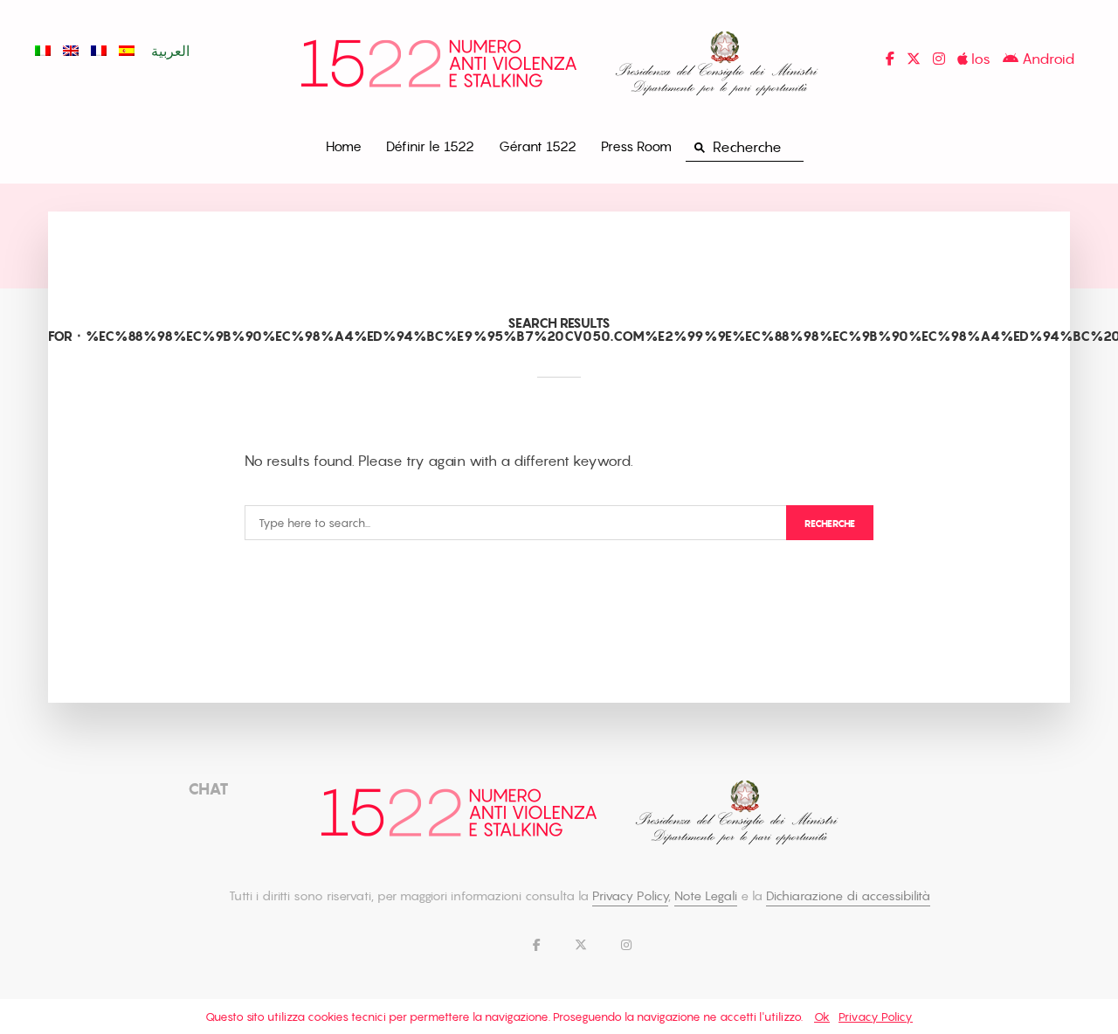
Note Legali (705, 895)
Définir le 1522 (430, 146)
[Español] (127, 50)
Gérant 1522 (537, 146)
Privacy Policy (630, 895)
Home (344, 146)
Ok (822, 1017)
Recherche (829, 523)
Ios (979, 58)
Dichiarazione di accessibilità (848, 895)
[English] (71, 50)
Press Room (636, 146)
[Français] (99, 50)
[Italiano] (43, 50)
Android (1046, 58)
